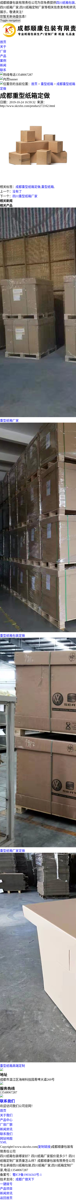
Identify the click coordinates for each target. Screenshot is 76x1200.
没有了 (17, 191)
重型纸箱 (47, 84)
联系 (3, 70)
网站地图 (6, 1138)
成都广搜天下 (25, 1179)
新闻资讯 (6, 1129)
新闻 (3, 65)
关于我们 (6, 1115)
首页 (3, 42)
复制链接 (44, 1146)
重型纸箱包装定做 (12, 635)
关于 (3, 46)
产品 (3, 56)
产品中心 (6, 1120)
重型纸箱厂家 (9, 420)
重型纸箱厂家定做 (12, 850)
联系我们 (7, 1101)
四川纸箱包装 (65, 2)
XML (3, 1142)
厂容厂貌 (6, 1124)
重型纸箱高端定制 (12, 1065)
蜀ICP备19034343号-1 (27, 1174)
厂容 (3, 51)
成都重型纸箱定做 (28, 186)
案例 (3, 60)
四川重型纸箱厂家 (24, 196)
